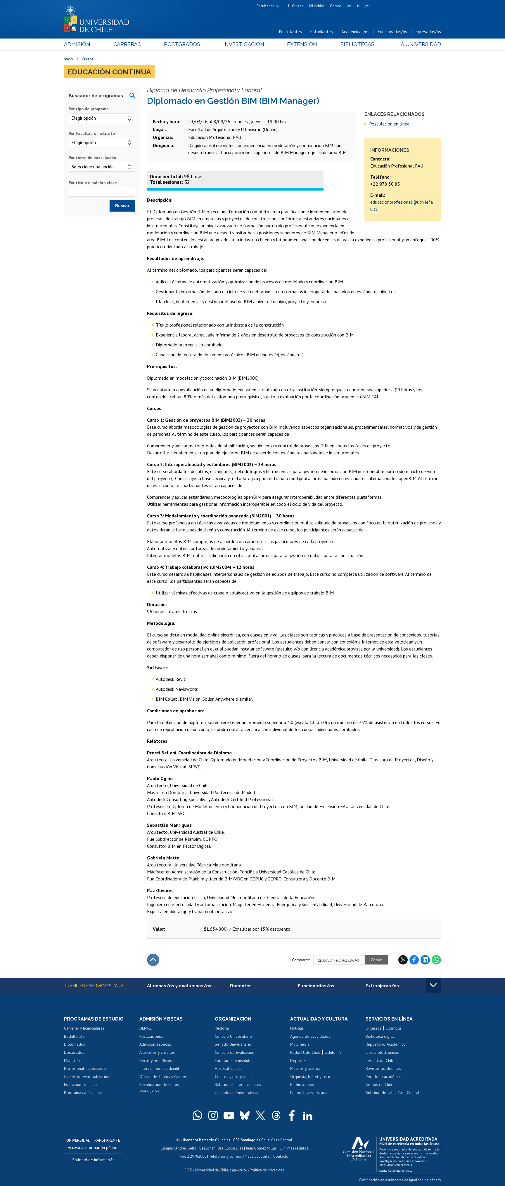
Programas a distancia (83, 1092)
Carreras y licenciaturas (84, 1028)
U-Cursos (295, 6)
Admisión (77, 44)
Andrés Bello (186, 1148)
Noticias (297, 1028)
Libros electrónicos (382, 1052)
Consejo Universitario (233, 1036)
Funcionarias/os (392, 31)
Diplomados (74, 1044)
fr (358, 6)
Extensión (302, 44)
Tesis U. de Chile (380, 1060)
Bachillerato (74, 1036)
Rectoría (222, 1028)
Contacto (280, 1156)
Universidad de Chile (211, 1170)
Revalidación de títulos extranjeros (159, 1087)
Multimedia (299, 1044)
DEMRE (145, 1028)
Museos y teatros (305, 1068)
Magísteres (73, 1060)
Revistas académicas (383, 1068)
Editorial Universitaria (308, 1092)
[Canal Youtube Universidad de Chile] (229, 1115)
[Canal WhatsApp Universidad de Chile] (197, 1115)
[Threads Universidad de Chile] (276, 1115)
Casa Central (281, 1140)
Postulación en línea (389, 123)
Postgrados (182, 44)
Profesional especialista (85, 1068)
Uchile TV (333, 1052)
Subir (153, 960)
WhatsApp (436, 960)
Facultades (265, 6)
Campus (167, 1148)
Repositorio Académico (386, 1044)
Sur (282, 1148)
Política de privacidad (267, 1170)
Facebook (414, 960)
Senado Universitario (233, 1044)
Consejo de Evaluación (234, 1052)
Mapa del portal (258, 1156)
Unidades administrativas (236, 1092)
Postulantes (290, 31)
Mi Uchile (316, 6)
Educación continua (109, 71)
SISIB (188, 1170)
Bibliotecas (357, 44)
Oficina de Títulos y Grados (163, 1076)
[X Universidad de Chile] (260, 1115)
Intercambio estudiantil (159, 1068)
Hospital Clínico (228, 1068)
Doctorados (74, 1052)
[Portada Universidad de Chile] (99, 17)
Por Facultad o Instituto (92, 133)
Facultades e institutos (234, 1060)
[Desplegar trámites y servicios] (433, 985)
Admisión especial (155, 1044)
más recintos (297, 1148)
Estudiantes (321, 31)
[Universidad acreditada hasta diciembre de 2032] (392, 1153)
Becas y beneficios (155, 1060)
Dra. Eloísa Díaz (230, 1148)
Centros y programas (233, 1076)
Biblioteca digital (380, 1036)
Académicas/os (355, 31)
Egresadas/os (428, 31)
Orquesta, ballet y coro (310, 1076)
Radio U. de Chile (305, 1052)
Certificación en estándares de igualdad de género (400, 1180)
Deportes (298, 1060)
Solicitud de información (93, 1159)
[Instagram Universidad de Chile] (213, 1115)
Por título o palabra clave (93, 182)
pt (367, 6)
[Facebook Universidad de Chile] (292, 1115)
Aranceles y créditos (157, 1052)
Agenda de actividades (310, 1036)
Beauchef (207, 1148)
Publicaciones (302, 1084)
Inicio (68, 59)
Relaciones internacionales (238, 1084)
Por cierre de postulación (92, 157)
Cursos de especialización (86, 1076)
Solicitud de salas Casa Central (392, 1092)
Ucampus (394, 1028)
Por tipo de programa (89, 108)
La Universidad (419, 44)
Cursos (88, 59)
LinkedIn (425, 960)
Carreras (127, 44)
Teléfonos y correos (225, 1156)
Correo (335, 6)
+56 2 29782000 (193, 1156)
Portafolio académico (384, 1076)
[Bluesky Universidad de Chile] (244, 1115)
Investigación (243, 44)
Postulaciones (151, 1036)
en (349, 6)
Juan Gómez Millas (261, 1148)
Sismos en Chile (379, 1084)
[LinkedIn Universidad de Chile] (307, 1115)
